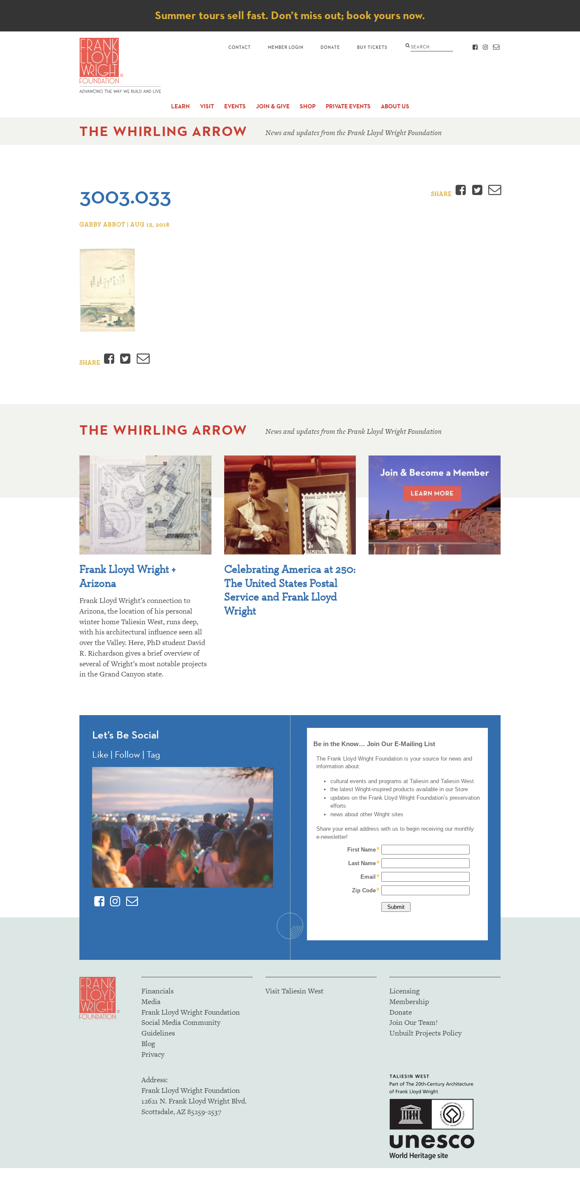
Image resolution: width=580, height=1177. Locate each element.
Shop (307, 106)
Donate (330, 47)
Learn (180, 106)
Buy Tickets (372, 47)
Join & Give (273, 106)
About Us (395, 106)
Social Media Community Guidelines (180, 1027)
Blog (148, 1043)
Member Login (286, 47)
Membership (409, 1001)
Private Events (348, 106)
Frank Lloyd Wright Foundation (190, 1012)
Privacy (152, 1054)
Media (150, 1001)
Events (235, 106)
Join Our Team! (413, 1022)
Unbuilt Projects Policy (425, 1033)
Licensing (404, 991)
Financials (157, 991)
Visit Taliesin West (294, 991)
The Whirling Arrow (163, 131)
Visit (207, 106)
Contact (239, 47)
